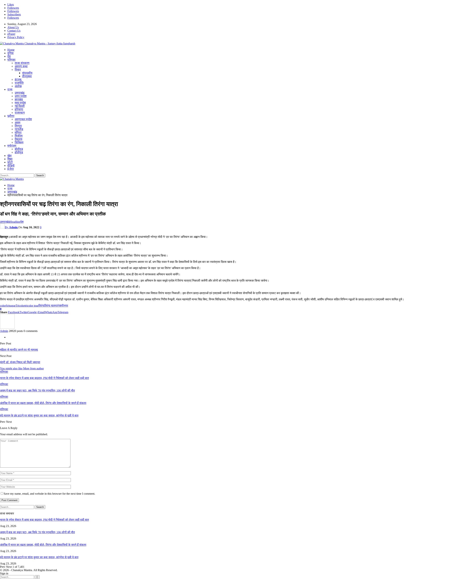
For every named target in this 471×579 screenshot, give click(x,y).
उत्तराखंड (19, 92)
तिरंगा (41, 305)
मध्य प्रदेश (20, 102)
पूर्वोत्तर (10, 115)
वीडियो (11, 165)
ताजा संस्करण (22, 63)
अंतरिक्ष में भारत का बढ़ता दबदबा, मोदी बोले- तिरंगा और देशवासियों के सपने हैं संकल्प (43, 544)
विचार (18, 69)
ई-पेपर (10, 168)
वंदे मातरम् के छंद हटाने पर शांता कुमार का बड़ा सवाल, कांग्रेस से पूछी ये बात (39, 557)
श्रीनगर (64, 305)
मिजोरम (18, 135)
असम (17, 122)
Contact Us (13, 30)
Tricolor (20, 305)
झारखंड (19, 99)
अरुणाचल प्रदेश (23, 119)
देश (9, 56)
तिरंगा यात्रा (50, 305)
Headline (15, 221)
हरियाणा (19, 109)
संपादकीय (27, 72)
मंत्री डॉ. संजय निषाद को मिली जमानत (20, 362)
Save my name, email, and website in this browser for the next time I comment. (49, 493)
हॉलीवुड (19, 152)
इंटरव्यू (18, 79)
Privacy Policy (15, 37)
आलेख (18, 86)
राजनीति (19, 82)
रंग (58, 305)
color (3, 305)
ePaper (11, 33)
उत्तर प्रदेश (20, 96)
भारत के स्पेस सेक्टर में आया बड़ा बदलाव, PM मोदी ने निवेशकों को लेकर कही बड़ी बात (44, 519)
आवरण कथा (21, 66)
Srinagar (11, 305)
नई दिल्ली (20, 106)
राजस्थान (20, 112)
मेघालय (18, 139)
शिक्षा (10, 158)
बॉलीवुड (19, 149)
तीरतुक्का (27, 76)
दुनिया (10, 53)
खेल (9, 155)
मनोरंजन (11, 145)
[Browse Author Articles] (7, 327)
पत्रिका (11, 59)
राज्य (9, 89)
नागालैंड (19, 129)
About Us (13, 27)
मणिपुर (18, 132)
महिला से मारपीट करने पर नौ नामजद (19, 349)
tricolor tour (31, 305)
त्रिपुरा (18, 125)
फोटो (10, 162)
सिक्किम (19, 142)
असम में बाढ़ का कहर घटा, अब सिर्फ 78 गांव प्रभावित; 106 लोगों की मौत (37, 532)
